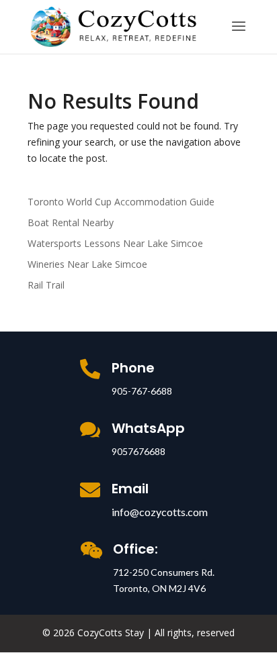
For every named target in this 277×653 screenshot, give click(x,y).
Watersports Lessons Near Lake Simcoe (115, 243)
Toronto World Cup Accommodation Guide (121, 201)
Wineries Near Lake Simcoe (87, 264)
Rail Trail (46, 285)
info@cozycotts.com (160, 511)
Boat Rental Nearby (71, 222)
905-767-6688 (142, 391)
